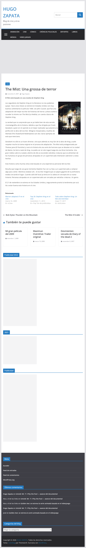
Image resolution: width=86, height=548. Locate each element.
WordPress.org (8, 480)
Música (13, 37)
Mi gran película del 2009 (13, 232)
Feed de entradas (9, 470)
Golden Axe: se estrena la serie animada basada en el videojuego (45, 503)
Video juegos (25, 37)
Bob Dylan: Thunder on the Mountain (22, 215)
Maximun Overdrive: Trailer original (42, 234)
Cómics (33, 32)
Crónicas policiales (48, 32)
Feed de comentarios (11, 475)
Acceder (6, 466)
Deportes (64, 32)
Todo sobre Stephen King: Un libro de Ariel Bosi (66, 197)
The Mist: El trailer (72, 215)
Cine (25, 32)
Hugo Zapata (26, 94)
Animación (14, 32)
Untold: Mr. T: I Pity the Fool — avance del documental (37, 494)
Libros (74, 32)
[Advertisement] (43, 56)
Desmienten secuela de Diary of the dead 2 (71, 234)
